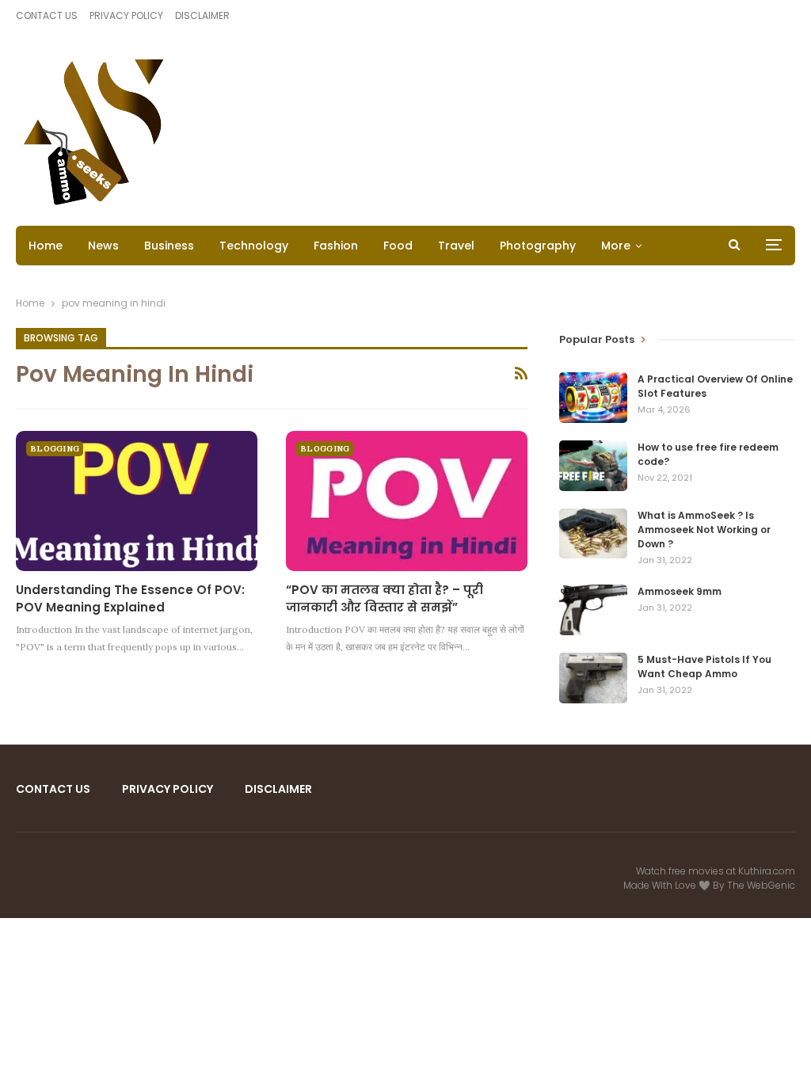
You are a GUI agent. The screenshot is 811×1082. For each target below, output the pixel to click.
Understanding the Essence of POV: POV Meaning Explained (130, 598)
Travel (456, 245)
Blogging (54, 449)
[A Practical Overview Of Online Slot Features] (593, 397)
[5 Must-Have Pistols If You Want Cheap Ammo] (593, 678)
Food (398, 245)
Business (169, 245)
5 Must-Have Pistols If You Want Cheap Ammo (704, 666)
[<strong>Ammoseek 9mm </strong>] (593, 610)
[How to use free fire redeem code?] (593, 465)
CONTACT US (47, 15)
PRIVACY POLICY (126, 15)
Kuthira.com (766, 871)
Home (46, 245)
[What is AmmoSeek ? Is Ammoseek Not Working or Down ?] (593, 534)
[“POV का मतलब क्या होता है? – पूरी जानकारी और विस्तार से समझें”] (406, 501)
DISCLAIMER (202, 15)
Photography (538, 245)
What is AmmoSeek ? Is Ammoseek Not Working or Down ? (704, 530)
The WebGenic (761, 885)
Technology (253, 245)
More (615, 245)
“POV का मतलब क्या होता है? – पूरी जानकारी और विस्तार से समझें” (384, 598)
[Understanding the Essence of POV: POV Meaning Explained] (136, 501)
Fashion (336, 245)
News (103, 245)
